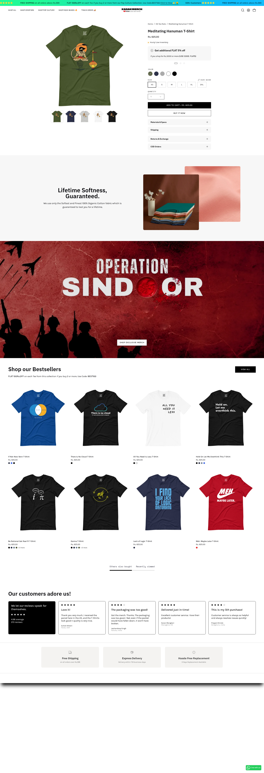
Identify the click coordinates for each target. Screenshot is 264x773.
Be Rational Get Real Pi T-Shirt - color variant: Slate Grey (14, 547)
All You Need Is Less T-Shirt (145, 457)
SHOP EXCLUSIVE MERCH (132, 342)
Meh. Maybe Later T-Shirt (207, 541)
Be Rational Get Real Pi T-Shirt (22, 541)
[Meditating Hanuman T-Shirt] (57, 116)
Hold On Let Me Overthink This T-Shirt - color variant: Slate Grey (202, 463)
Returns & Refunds (51, 704)
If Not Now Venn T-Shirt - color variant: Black (14, 463)
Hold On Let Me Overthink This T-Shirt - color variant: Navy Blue (199, 463)
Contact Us (46, 695)
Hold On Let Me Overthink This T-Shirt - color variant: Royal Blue (204, 463)
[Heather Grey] (162, 74)
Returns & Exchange (159, 139)
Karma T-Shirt (77, 541)
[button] (27, 10)
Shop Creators (86, 695)
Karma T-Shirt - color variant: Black (71, 547)
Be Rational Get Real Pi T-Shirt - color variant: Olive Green (16, 547)
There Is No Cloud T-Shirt (82, 457)
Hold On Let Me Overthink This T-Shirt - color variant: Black (197, 463)
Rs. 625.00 (13, 460)
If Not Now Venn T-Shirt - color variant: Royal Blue (11, 463)
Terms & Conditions (51, 708)
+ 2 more (21, 547)
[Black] (174, 74)
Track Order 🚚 (86, 708)
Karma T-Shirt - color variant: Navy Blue (74, 547)
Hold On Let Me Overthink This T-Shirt (213, 457)
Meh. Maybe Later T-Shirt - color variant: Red (197, 547)
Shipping (154, 129)
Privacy (44, 713)
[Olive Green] (150, 74)
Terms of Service (49, 717)
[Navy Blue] (156, 74)
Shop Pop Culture (87, 699)
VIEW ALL (245, 369)
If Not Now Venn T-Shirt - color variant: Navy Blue (9, 463)
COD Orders (156, 146)
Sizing (44, 699)
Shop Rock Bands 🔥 (89, 704)
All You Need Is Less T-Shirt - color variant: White (137, 463)
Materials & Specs (159, 122)
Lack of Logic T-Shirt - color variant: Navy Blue (134, 547)
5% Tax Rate (161, 24)
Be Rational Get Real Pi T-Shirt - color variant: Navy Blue (11, 547)
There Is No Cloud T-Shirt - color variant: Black (71, 463)
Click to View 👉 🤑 (169, 3)
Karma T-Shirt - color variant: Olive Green (79, 547)
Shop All (83, 690)
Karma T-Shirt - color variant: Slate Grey (76, 547)
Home (150, 24)
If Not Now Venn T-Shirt (19, 457)
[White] (168, 74)
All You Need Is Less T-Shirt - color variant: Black (134, 463)
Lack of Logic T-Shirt (142, 541)
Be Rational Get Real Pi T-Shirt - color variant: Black (9, 547)
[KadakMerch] (132, 10)
